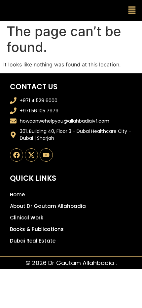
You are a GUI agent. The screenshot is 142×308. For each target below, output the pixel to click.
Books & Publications (37, 229)
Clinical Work (26, 217)
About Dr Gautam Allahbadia (48, 206)
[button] (132, 10)
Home (17, 194)
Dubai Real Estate (32, 240)
